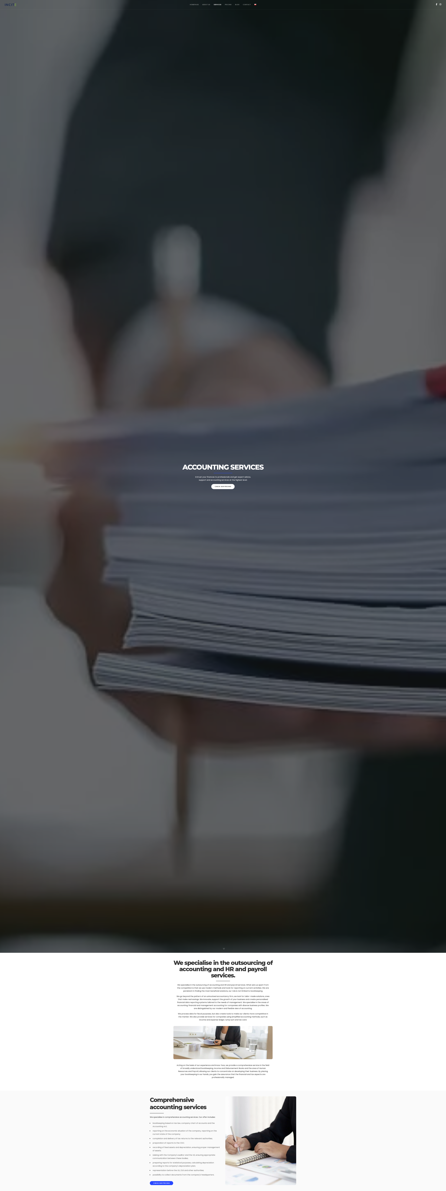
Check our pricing (223, 486)
